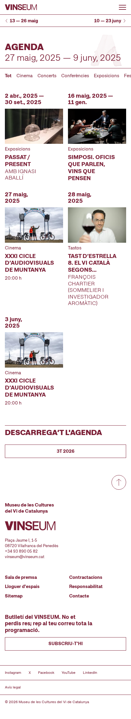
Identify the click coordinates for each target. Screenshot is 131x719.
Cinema (24, 76)
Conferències (75, 76)
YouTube (69, 672)
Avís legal (13, 687)
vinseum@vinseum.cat (24, 556)
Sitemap (14, 596)
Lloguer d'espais (22, 586)
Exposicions (106, 76)
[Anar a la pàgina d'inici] (21, 7)
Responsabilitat (86, 586)
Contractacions (85, 577)
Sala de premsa (21, 577)
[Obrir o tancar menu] (122, 7)
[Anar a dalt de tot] (119, 482)
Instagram (13, 672)
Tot (8, 76)
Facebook (46, 672)
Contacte (79, 596)
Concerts (46, 76)
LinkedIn (90, 672)
